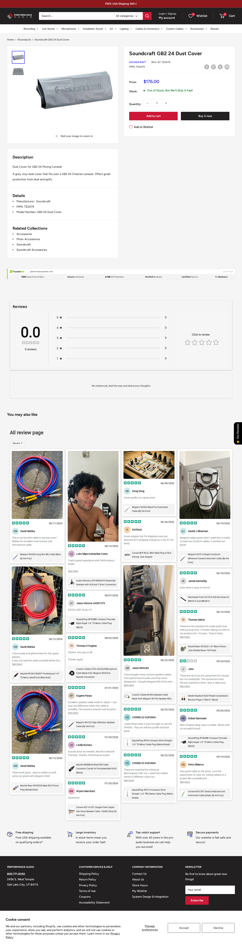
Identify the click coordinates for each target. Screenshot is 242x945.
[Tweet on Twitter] (220, 66)
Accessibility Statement (94, 902)
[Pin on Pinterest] (213, 66)
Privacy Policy (88, 885)
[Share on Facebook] (206, 66)
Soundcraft (137, 62)
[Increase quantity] (166, 103)
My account (167, 18)
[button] (222, 16)
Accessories (24, 234)
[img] (30, 343)
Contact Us (139, 873)
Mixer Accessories (28, 239)
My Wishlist (139, 891)
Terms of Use (87, 891)
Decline (218, 928)
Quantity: (135, 104)
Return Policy (87, 879)
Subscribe (197, 900)
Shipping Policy (89, 873)
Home (10, 39)
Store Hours (140, 885)
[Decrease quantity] (147, 103)
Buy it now (205, 116)
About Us (138, 879)
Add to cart (153, 116)
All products (24, 39)
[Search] (147, 16)
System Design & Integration (150, 896)
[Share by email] (226, 66)
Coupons (85, 896)
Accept (184, 928)
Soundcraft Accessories (31, 249)
